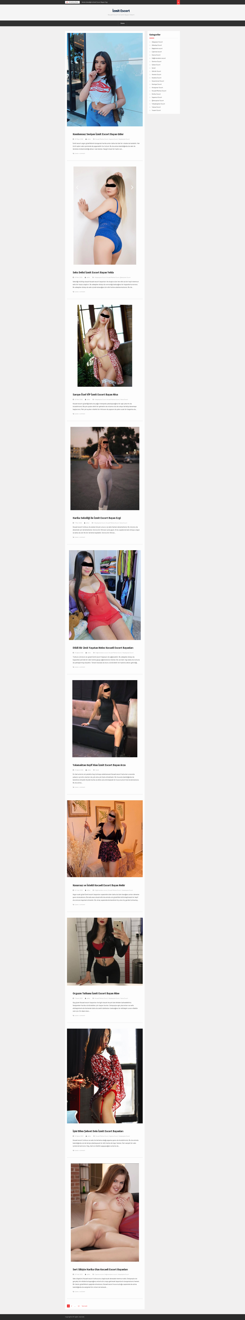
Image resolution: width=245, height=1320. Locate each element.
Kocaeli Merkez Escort (101, 139)
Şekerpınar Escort (125, 277)
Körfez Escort (156, 94)
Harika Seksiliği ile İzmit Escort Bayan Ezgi (94, 2)
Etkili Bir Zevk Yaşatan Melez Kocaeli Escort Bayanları (103, 647)
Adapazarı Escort (157, 42)
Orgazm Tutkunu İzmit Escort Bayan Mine (96, 993)
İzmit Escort (121, 11)
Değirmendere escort (102, 653)
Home (122, 23)
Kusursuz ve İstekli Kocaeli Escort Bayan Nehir (99, 885)
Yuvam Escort (156, 110)
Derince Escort (156, 61)
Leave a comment (80, 153)
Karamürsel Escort (158, 81)
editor (89, 139)
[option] (99, 2)
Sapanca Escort (113, 139)
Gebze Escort (156, 65)
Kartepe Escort (157, 84)
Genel (97, 770)
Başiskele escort (157, 48)
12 (79, 1306)
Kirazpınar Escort (157, 87)
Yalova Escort (124, 399)
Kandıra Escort (156, 78)
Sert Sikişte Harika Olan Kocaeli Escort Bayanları (100, 1269)
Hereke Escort (156, 74)
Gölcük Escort (156, 71)
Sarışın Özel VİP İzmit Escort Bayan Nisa (95, 394)
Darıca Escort (156, 55)
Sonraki (84, 1306)
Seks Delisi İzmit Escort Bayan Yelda (93, 272)
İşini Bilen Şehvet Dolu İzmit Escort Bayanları (98, 1131)
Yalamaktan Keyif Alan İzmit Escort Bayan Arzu (99, 765)
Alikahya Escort (157, 45)
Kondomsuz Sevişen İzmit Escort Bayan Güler (98, 134)
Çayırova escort (99, 1274)
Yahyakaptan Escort (124, 139)
